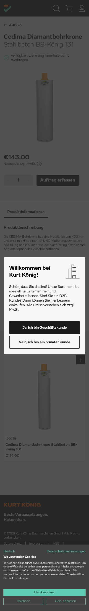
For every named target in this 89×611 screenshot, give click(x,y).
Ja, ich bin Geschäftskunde (44, 327)
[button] (9, 551)
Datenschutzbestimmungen (66, 551)
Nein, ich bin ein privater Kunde (44, 342)
